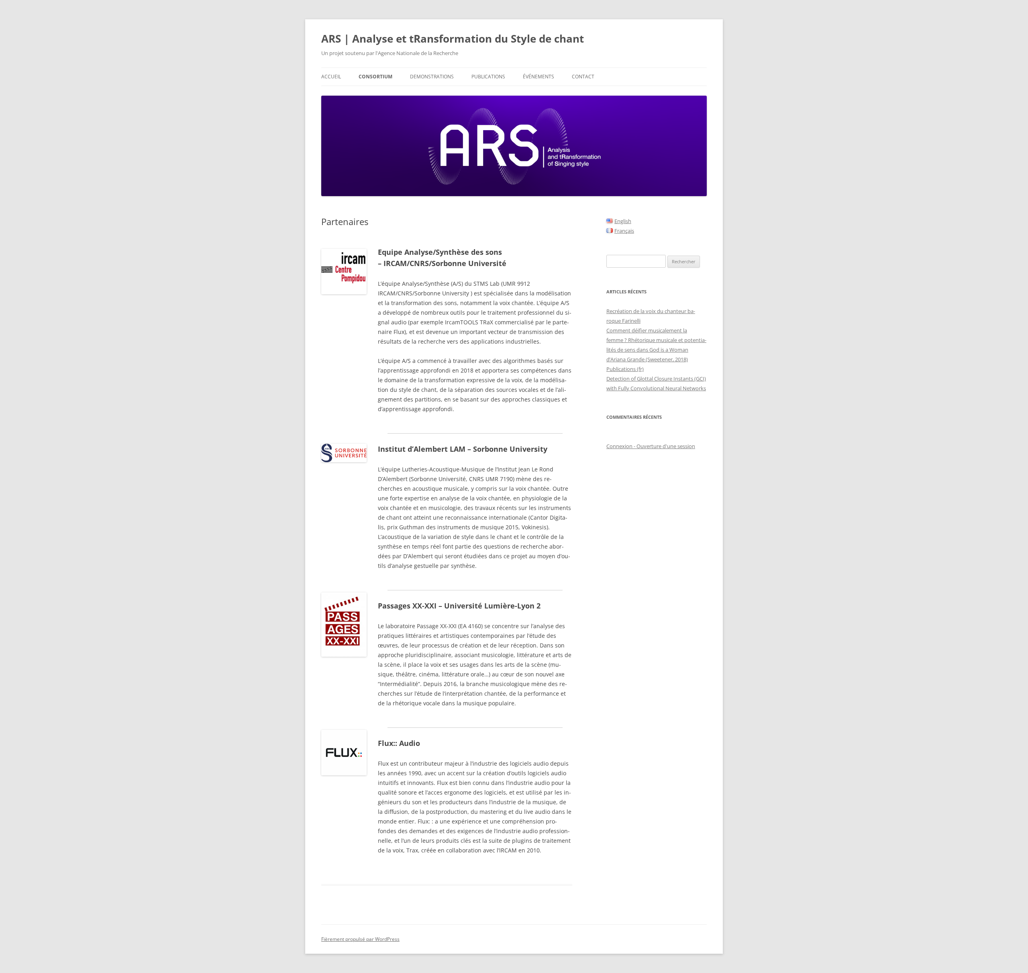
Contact (583, 76)
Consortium (375, 76)
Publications (488, 76)
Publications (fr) (625, 369)
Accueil (331, 76)
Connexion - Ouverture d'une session (650, 446)
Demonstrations (432, 76)
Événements (538, 76)
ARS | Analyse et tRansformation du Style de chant (452, 38)
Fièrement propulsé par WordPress (360, 939)
